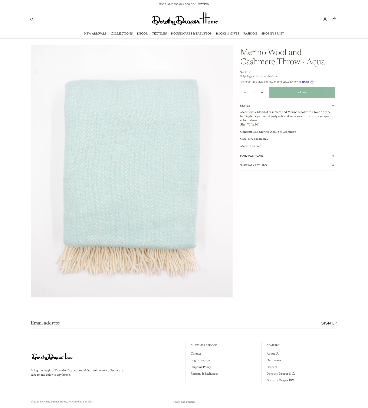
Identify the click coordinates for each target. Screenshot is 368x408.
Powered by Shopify (80, 402)
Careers (272, 367)
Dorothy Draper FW (280, 380)
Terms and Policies (184, 402)
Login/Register (200, 360)
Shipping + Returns (253, 165)
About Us (273, 353)
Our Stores (274, 360)
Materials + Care (251, 155)
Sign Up (329, 323)
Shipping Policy (201, 367)
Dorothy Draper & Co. (281, 373)
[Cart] (334, 19)
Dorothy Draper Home (53, 402)
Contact (196, 353)
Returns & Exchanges (204, 373)
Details (245, 105)
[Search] (32, 19)
